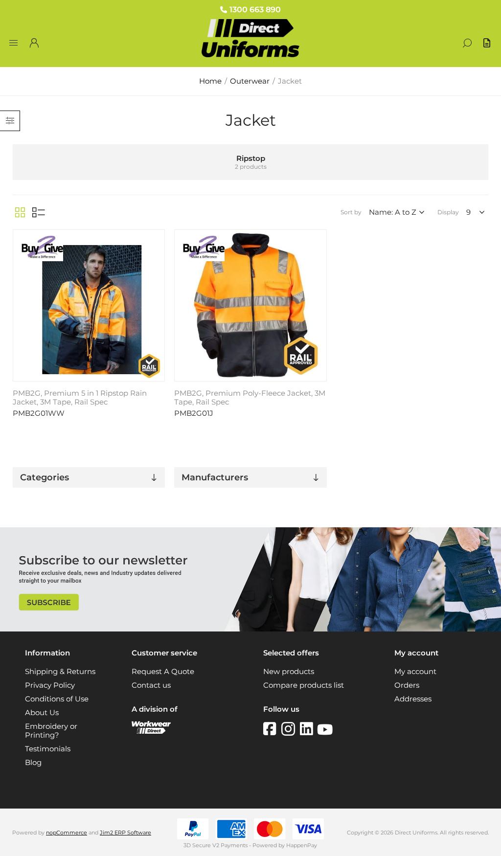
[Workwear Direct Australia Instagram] (290, 729)
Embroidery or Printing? (51, 731)
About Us (42, 712)
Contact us (151, 685)
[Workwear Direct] (151, 731)
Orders (406, 685)
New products (288, 671)
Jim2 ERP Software (125, 832)
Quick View (156, 239)
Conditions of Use (57, 699)
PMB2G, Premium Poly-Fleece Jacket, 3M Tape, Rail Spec (249, 397)
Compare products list (303, 685)
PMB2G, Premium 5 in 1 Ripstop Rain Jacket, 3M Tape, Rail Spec (80, 397)
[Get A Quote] (488, 43)
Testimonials (47, 748)
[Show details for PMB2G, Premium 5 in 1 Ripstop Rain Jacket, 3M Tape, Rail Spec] (88, 305)
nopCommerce (66, 832)
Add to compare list (156, 254)
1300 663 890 (255, 9)
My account (415, 671)
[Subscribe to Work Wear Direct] (250, 629)
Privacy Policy (50, 685)
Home (210, 81)
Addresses (413, 699)
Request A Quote (163, 671)
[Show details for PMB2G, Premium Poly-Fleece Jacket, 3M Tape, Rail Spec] (250, 305)
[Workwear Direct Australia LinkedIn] (308, 728)
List (38, 212)
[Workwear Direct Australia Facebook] (272, 728)
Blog (33, 762)
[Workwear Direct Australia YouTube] (325, 729)
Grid (20, 212)
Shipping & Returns (60, 671)
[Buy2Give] (41, 250)
